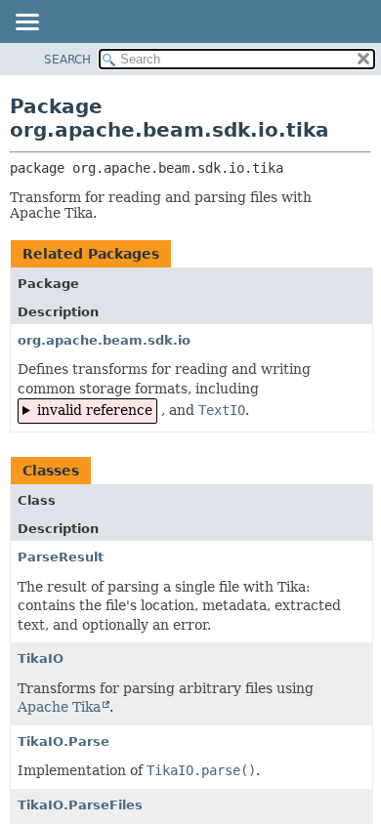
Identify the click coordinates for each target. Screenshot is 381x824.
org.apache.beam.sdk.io (104, 340)
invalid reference (94, 410)
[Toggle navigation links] (26, 23)
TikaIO (41, 658)
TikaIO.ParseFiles (80, 805)
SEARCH (67, 59)
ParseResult (61, 557)
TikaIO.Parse (63, 741)
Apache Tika (59, 707)
